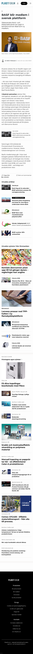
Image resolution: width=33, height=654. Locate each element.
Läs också (15, 131)
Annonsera (16, 594)
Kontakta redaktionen (16, 623)
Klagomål (16, 611)
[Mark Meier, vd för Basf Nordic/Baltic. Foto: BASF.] (16, 42)
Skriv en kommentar (24, 175)
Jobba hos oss (16, 628)
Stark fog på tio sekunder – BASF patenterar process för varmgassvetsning (21, 135)
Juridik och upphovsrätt (16, 608)
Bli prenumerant (16, 588)
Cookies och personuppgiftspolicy (16, 606)
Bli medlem (16, 591)
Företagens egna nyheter (11, 359)
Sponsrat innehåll (16, 614)
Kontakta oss (16, 626)
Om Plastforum (16, 631)
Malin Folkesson (11, 60)
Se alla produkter (16, 597)
